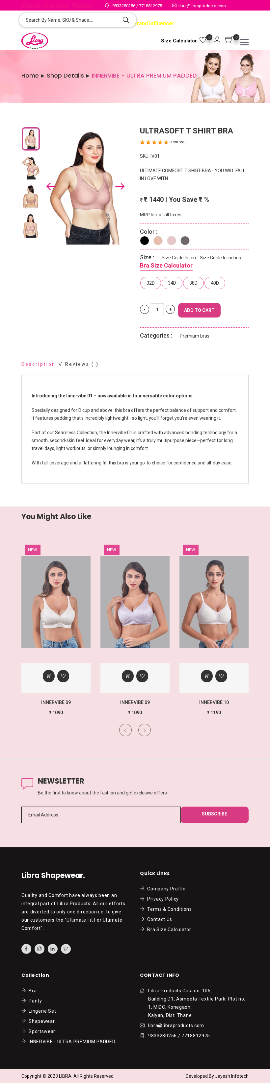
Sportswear (40, 1031)
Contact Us (158, 919)
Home (30, 76)
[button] (217, 40)
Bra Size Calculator (166, 265)
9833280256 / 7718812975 (136, 5)
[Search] (126, 21)
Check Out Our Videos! (58, 5)
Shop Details (65, 76)
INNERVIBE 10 (135, 702)
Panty (34, 1000)
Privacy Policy (162, 899)
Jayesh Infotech (232, 1076)
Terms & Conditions (168, 909)
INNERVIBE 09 (56, 702)
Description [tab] (38, 364)
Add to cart (199, 310)
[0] (203, 40)
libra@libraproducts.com (202, 5)
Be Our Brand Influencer (144, 23)
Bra (31, 990)
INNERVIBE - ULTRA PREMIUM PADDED (71, 1041)
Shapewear (40, 1021)
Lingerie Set (41, 1011)
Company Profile (165, 888)
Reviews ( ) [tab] (82, 364)
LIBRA (65, 1076)
